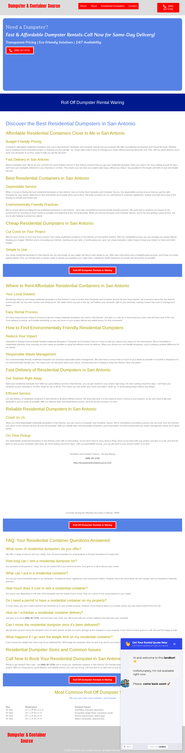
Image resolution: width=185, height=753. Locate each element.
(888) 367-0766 (92, 458)
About (94, 6)
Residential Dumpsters (112, 6)
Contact (133, 6)
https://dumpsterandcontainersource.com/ (92, 463)
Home (83, 6)
